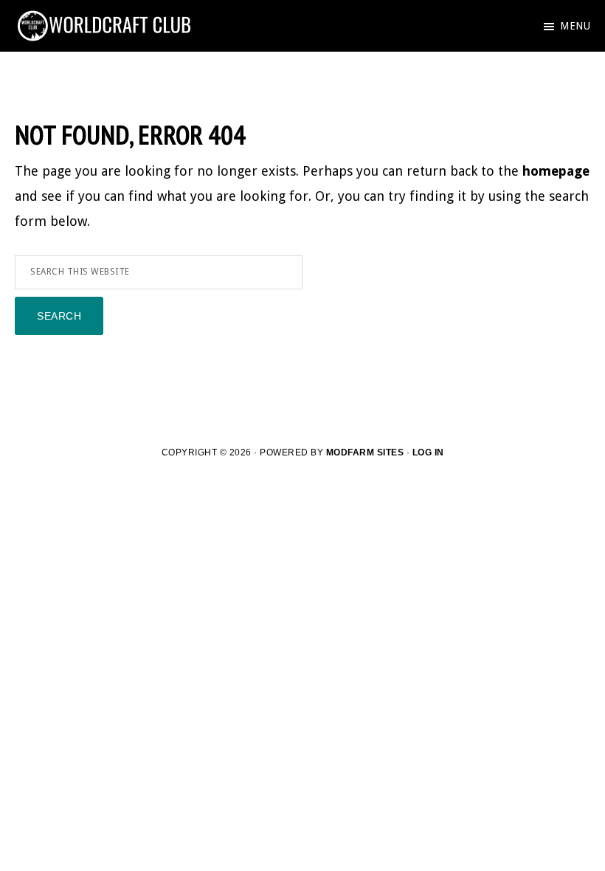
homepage (556, 171)
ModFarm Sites (365, 452)
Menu (575, 26)
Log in (428, 452)
